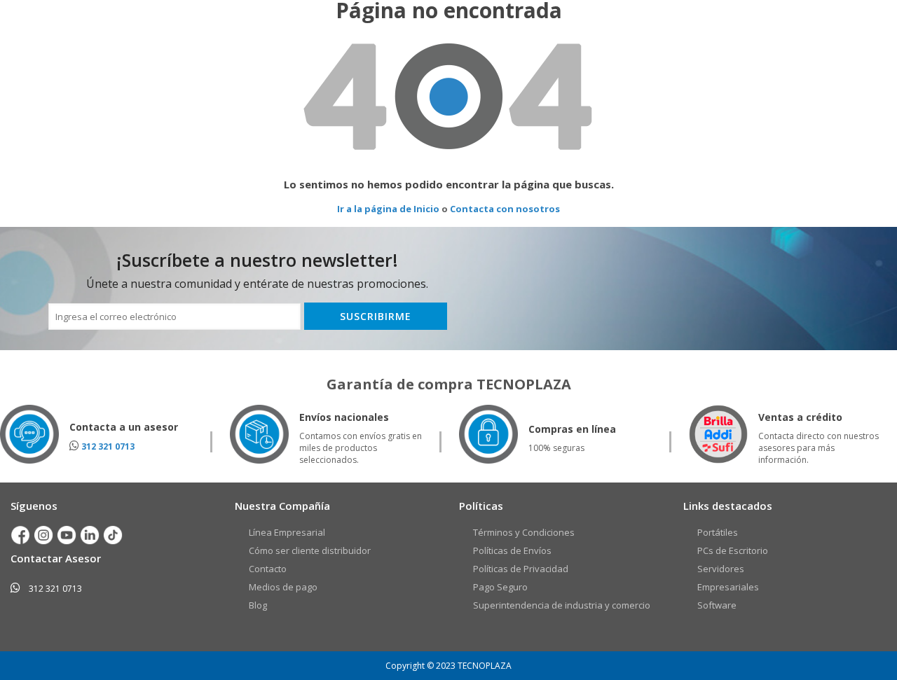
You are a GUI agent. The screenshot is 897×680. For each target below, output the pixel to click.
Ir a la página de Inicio (388, 208)
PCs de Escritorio (732, 550)
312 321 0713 (108, 446)
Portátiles (717, 532)
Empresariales (728, 587)
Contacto (268, 568)
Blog (258, 605)
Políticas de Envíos (512, 550)
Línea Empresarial (287, 532)
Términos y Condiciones (524, 532)
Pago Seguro (500, 587)
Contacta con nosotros (505, 208)
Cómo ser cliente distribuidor (310, 550)
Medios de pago (283, 587)
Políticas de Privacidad (520, 568)
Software (717, 605)
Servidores (720, 568)
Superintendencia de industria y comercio (561, 605)
